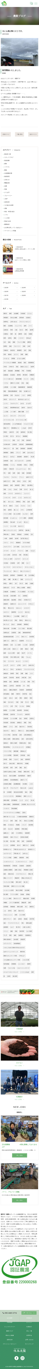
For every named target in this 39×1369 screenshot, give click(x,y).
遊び (25, 767)
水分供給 (6, 563)
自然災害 (7, 202)
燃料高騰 (16, 751)
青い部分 (30, 432)
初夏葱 (30, 334)
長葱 (5, 489)
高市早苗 (32, 919)
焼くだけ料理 (17, 514)
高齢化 (5, 685)
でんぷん (28, 657)
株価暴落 (6, 837)
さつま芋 (7, 192)
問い (21, 820)
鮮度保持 (12, 575)
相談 (27, 383)
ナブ (27, 411)
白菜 (11, 645)
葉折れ (21, 620)
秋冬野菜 (32, 636)
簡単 (5, 510)
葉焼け (26, 649)
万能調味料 (20, 575)
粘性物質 (29, 473)
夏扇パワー (6, 428)
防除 (20, 391)
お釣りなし (25, 853)
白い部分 (6, 436)
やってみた (31, 591)
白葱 (16, 330)
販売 (25, 325)
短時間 (12, 673)
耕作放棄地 (6, 694)
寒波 (16, 620)
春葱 (10, 346)
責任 (5, 923)
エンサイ (20, 612)
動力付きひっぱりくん (23, 399)
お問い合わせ (13, 321)
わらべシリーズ (22, 604)
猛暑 (18, 653)
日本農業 (9, 792)
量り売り (18, 927)
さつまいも (6, 358)
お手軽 (18, 665)
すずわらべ (31, 604)
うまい (29, 505)
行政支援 (22, 755)
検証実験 (14, 600)
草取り (23, 485)
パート (30, 325)
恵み (20, 718)
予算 (23, 370)
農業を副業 (29, 923)
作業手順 (24, 694)
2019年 (6, 299)
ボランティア (12, 399)
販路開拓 (17, 829)
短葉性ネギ (13, 604)
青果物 (28, 706)
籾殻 (25, 362)
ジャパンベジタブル (9, 796)
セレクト (6, 415)
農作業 (17, 677)
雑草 (24, 452)
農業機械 (17, 370)
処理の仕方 (6, 587)
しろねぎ (24, 428)
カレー (28, 563)
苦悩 (28, 685)
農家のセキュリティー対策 (10, 955)
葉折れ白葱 (6, 628)
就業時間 (27, 759)
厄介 (32, 534)
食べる (31, 489)
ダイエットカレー (29, 567)
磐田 (5, 325)
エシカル (22, 706)
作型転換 (15, 865)
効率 (16, 767)
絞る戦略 (27, 890)
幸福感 (19, 771)
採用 (11, 820)
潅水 (30, 694)
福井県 (31, 330)
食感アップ (24, 616)
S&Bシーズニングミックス (10, 530)
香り (29, 469)
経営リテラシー (7, 919)
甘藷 (11, 395)
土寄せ (32, 379)
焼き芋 (23, 653)
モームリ (6, 820)
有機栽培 (32, 375)
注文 (5, 342)
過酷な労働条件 (13, 690)
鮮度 (11, 485)
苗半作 (30, 428)
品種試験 (28, 865)
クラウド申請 (7, 735)
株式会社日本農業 (18, 792)
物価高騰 (29, 387)
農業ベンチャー (28, 796)
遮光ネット (15, 649)
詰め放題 (16, 939)
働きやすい (22, 726)
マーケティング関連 (10, 230)
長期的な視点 (22, 743)
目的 (16, 726)
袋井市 (23, 407)
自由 (22, 759)
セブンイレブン (7, 943)
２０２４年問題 (7, 755)
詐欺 (23, 383)
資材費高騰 (29, 690)
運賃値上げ (23, 751)
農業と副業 (20, 906)
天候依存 (21, 690)
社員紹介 (28, 317)
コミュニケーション (21, 469)
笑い (33, 771)
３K (24, 685)
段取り (11, 583)
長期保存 (6, 485)
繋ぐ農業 (6, 894)
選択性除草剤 (7, 424)
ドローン (6, 542)
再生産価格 (14, 808)
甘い (19, 595)
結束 (16, 698)
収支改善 (6, 722)
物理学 (29, 964)
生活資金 (12, 375)
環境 (18, 841)
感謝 (11, 931)
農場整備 (6, 465)
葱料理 (10, 510)
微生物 (19, 362)
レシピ (20, 497)
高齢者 (29, 775)
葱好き (11, 505)
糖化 (23, 657)
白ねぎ (15, 489)
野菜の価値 (24, 829)
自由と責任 (12, 763)
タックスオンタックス (18, 747)
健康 (33, 501)
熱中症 (10, 910)
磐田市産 (22, 951)
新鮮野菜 (14, 612)
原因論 (28, 894)
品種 (5, 186)
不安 (16, 706)
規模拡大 (19, 722)
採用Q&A (21, 317)
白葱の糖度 (13, 595)
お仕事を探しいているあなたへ (13, 227)
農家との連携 (7, 739)
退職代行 (31, 816)
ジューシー (27, 493)
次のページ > (33, 134)
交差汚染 (12, 714)
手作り (12, 669)
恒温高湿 (6, 575)
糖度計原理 (6, 600)
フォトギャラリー (9, 1326)
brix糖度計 (13, 591)
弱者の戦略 (6, 886)
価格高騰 (16, 681)
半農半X (18, 694)
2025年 (6, 287)
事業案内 (6, 317)
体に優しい (15, 579)
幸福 (28, 755)
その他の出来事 (8, 205)
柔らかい (26, 522)
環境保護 (6, 714)
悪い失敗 (12, 841)
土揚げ (5, 698)
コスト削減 (13, 387)
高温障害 (21, 640)
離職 (5, 825)
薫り (5, 501)
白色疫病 (12, 563)
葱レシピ (16, 510)
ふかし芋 (6, 665)
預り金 (32, 800)
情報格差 (12, 906)
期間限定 (26, 624)
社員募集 (10, 325)
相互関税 (31, 825)
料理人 (5, 583)
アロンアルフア (14, 788)
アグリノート (7, 440)
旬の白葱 (6, 595)
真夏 (21, 649)
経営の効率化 (29, 739)
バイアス (6, 706)
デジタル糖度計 (22, 591)
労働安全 (6, 350)
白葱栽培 (21, 865)
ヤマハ (12, 542)
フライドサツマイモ (29, 669)
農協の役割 (26, 898)
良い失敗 (6, 841)
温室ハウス (6, 640)
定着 (20, 735)
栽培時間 (17, 485)
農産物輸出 (18, 796)
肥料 (5, 163)
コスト (31, 673)
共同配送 (28, 747)
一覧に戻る (19, 134)
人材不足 (11, 685)
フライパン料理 (7, 514)
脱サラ (5, 763)
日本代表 (14, 555)
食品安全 (12, 350)
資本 (23, 739)
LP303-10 (11, 366)
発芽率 (32, 366)
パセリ (23, 395)
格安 (31, 698)
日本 (30, 677)
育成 (30, 722)
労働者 (31, 465)
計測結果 (6, 591)
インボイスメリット (9, 861)
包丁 (16, 583)
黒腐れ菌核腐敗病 (12, 391)
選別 (21, 698)
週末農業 (29, 448)
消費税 (15, 857)
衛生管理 (19, 710)
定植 (25, 334)
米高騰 (32, 898)
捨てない (18, 436)
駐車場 (32, 845)
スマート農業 (22, 518)
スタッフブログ (8, 157)
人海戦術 (26, 534)
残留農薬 (25, 436)
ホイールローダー (19, 460)
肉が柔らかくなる (8, 620)
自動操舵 (30, 518)
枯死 (32, 649)
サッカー (13, 550)
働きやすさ (21, 910)
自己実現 (6, 767)
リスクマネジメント (21, 874)
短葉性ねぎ (6, 632)
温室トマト (14, 640)
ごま (5, 910)
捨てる (12, 436)
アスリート (20, 550)
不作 (33, 681)
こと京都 (6, 411)
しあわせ (30, 788)
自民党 (20, 919)
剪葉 (14, 440)
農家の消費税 (7, 804)
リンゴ (21, 800)
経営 (11, 767)
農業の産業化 (16, 739)
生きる (5, 775)
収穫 (22, 354)
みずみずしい (18, 493)
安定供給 (12, 722)
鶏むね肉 (12, 522)
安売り (24, 812)
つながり (16, 759)
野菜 (17, 673)
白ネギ (26, 489)
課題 (25, 722)
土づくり (16, 354)
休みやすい (6, 730)
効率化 (10, 338)
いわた (10, 489)
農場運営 (19, 350)
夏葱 (15, 338)
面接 (16, 820)
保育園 (13, 358)
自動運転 (6, 522)
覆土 (5, 608)
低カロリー (21, 526)
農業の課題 (6, 800)
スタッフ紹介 (21, 628)
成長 (13, 833)
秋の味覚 (6, 657)
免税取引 (20, 935)
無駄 (21, 767)
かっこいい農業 (7, 898)
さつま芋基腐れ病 (17, 424)
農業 (10, 313)
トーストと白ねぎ (24, 972)
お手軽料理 (29, 510)
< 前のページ (5, 134)
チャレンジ (29, 640)
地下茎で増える (24, 538)
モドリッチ (25, 559)
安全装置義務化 (14, 780)
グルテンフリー (7, 546)
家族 (9, 342)
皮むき (11, 698)
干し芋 (5, 935)
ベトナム (12, 465)
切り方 (21, 583)
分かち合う (11, 702)
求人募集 (14, 628)
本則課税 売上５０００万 (28, 804)
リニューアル (18, 325)
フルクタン (6, 477)
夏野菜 (29, 342)
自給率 (5, 677)
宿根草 (11, 538)
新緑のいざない (24, 366)
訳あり (13, 624)
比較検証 (25, 595)
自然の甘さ (31, 665)
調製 (23, 563)
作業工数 (24, 677)
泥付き (18, 481)
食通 (5, 968)
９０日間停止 (19, 833)
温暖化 (12, 452)
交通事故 (6, 780)
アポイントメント (8, 915)
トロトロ (10, 493)
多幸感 (5, 759)
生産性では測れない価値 (10, 771)
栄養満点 (18, 501)
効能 (18, 473)
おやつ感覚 (16, 546)
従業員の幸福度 (24, 837)
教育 (33, 972)
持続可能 (15, 735)
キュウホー (25, 514)
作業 (23, 440)
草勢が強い (6, 534)
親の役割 (15, 976)
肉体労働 (18, 685)
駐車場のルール (7, 849)
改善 (23, 841)
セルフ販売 (29, 931)
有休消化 (30, 726)
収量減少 (19, 534)
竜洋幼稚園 (6, 964)
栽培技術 (23, 448)
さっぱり (19, 522)
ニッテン (6, 403)
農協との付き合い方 (27, 878)
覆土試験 (29, 628)
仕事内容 (6, 330)
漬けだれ (27, 612)
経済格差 (6, 906)
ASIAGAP (28, 440)
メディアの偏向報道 (14, 902)
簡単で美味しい (7, 616)
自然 (10, 681)
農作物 (18, 375)
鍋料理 (20, 334)
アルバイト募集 (21, 342)
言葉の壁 (11, 469)
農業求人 (32, 906)
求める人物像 (13, 317)
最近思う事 (7, 154)
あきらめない (31, 452)
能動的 (5, 726)
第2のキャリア (17, 898)
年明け (20, 600)
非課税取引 (28, 935)
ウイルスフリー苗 (28, 424)
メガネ (31, 784)
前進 (16, 931)
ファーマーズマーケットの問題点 (12, 812)
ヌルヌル (23, 505)
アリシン (21, 477)
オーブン (30, 653)
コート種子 (13, 411)
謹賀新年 (6, 604)
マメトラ (26, 379)
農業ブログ (25, 845)
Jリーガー (6, 550)
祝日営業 (22, 931)
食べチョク (6, 624)
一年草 (5, 538)
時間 (16, 915)
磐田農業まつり (15, 428)
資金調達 (19, 456)
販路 (5, 874)
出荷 (18, 563)
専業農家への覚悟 (28, 870)
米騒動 (5, 902)
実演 (5, 354)
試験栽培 (6, 645)
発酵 (9, 579)
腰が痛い (28, 530)
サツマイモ (11, 661)
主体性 (8, 976)
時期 (24, 346)
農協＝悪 (30, 874)
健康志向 (6, 673)
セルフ (12, 927)
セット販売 (17, 645)
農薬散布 (18, 542)
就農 (27, 550)
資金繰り (26, 456)
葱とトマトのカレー (25, 571)
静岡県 (29, 395)
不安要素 (28, 370)
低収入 (5, 690)
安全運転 (25, 784)
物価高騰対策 (21, 387)
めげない (12, 456)
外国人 (25, 465)
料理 (11, 330)
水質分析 (21, 444)
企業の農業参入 (28, 735)
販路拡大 (6, 743)
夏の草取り (30, 485)
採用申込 (6, 321)
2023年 (6, 291)
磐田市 (5, 313)
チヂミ (22, 510)
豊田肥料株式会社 (14, 407)
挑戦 (26, 583)
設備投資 (6, 375)
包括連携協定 (17, 943)
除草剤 (5, 346)
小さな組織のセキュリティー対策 (12, 960)
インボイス (6, 808)
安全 (11, 460)
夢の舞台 (26, 555)
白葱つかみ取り (27, 927)
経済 (5, 829)
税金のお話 (7, 221)
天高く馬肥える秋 (14, 657)
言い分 (27, 702)
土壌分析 (14, 444)
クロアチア (17, 559)
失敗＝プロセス (14, 837)
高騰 (22, 673)
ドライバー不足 (7, 751)
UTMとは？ (22, 955)
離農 (13, 694)
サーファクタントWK (21, 420)
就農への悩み (18, 870)
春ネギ (18, 845)
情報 (14, 481)
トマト (6, 215)
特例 (27, 857)
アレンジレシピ (7, 571)
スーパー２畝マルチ (9, 379)
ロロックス (13, 415)
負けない (6, 456)
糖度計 (29, 587)
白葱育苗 (14, 632)
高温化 (13, 534)
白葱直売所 (29, 841)
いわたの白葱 (25, 960)
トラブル (7, 167)
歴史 (24, 501)
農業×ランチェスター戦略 (18, 886)
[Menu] (36, 3)
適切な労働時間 (30, 730)
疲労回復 (6, 518)
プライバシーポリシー (24, 321)
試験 (5, 208)
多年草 (16, 538)
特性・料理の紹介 (9, 211)
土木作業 (28, 460)
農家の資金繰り (7, 939)
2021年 (6, 295)
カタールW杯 (7, 555)
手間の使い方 (17, 853)
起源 (29, 501)
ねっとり (18, 661)
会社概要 (16, 313)
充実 (15, 910)
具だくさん (11, 501)
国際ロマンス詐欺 (14, 383)
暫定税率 (16, 755)
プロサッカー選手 (8, 559)
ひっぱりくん (13, 518)
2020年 (24, 295)
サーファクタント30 (9, 420)
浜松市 (5, 399)
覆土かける (11, 608)
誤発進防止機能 (7, 784)
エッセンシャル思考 (9, 890)
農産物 (5, 681)
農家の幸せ (20, 763)
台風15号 (11, 432)
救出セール (28, 620)
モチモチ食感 (26, 542)
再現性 (5, 432)
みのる (22, 403)
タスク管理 (22, 915)
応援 (17, 702)
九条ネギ (29, 407)
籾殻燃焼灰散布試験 (9, 636)
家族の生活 (11, 874)
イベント (6, 931)
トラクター (21, 338)
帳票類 (5, 710)
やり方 (13, 587)
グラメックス (21, 415)
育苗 (5, 189)
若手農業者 (14, 800)
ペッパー (6, 526)
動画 (22, 579)
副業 (29, 902)
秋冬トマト (24, 636)
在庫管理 (6, 460)
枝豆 (15, 919)
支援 (22, 702)
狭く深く (26, 882)
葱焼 (5, 493)
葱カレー (16, 571)
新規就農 (7, 160)
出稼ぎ (5, 469)
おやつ (24, 665)
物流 (29, 743)
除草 (32, 514)
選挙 (10, 935)
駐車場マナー (31, 849)
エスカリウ (27, 608)
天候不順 (11, 677)
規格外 (26, 698)
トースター (25, 661)
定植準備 (6, 395)
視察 (11, 334)
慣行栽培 (25, 375)
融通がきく (6, 833)
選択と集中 (18, 882)
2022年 (24, 291)
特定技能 (19, 465)
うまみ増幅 (16, 616)
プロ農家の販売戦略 (22, 816)
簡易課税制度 (16, 804)
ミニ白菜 (7, 218)
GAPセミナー (7, 448)
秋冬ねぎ (28, 338)
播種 (14, 342)
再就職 (17, 825)
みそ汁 (14, 497)
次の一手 (6, 788)
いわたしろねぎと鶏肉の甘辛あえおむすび (14, 947)
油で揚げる (19, 669)
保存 (30, 481)
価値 (5, 702)
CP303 (5, 366)
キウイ (26, 800)
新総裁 (25, 919)
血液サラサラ (29, 477)
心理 (11, 706)
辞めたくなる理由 (28, 820)
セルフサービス (7, 853)
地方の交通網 (12, 775)
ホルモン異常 (11, 653)
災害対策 (6, 718)
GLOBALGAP (7, 444)
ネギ (18, 440)
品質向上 (32, 718)
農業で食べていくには (9, 816)
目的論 (22, 894)
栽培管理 (7, 176)
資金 (17, 448)
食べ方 (5, 505)
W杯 (20, 555)
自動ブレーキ (23, 780)
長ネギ (21, 330)
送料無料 (19, 624)
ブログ (31, 861)
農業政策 (7, 224)
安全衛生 (26, 710)
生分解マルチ (27, 391)
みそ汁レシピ (27, 497)
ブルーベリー (8, 195)
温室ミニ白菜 (7, 649)
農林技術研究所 (27, 632)
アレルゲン (20, 714)
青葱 (30, 350)
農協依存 (17, 878)
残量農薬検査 (29, 444)
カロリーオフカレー (17, 567)
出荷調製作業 (8, 173)
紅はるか (17, 395)
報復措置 (27, 833)
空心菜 (32, 456)
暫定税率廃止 (7, 747)
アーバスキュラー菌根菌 (10, 362)
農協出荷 (24, 902)
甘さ (5, 661)
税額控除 (21, 857)
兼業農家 (6, 452)
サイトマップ (29, 1344)
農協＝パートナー (8, 878)
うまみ (16, 505)
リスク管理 (12, 710)
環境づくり (21, 730)
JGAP (6, 199)
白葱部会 (6, 334)
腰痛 (26, 354)
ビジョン (30, 313)
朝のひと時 (23, 788)
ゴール (11, 726)
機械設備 (7, 183)
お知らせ (7, 179)
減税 (15, 935)
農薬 (5, 170)
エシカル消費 (13, 718)
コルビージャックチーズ (23, 968)
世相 (32, 702)
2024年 (24, 287)
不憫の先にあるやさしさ (20, 849)
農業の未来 (26, 771)
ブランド (18, 452)
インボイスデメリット (21, 861)
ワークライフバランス (13, 923)
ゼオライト (6, 612)
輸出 (26, 792)
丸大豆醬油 (31, 575)
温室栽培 (32, 645)
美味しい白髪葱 (21, 587)
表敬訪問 (22, 939)
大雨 (17, 432)
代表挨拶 (23, 313)
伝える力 (10, 829)
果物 (31, 792)
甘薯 (21, 489)
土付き (24, 481)
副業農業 (6, 927)
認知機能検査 (17, 784)
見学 (25, 350)
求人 (26, 906)
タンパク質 (13, 526)
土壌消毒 (6, 387)
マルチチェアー (14, 403)
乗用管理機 (18, 379)
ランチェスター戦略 (9, 882)
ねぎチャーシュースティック (11, 951)
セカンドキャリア (26, 546)
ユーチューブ (28, 579)
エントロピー (21, 964)
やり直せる (11, 825)
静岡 (5, 338)
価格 (26, 673)
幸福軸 (26, 763)
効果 (9, 473)
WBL (23, 923)
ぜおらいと (19, 608)
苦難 (29, 681)
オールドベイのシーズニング (11, 972)
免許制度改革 (21, 775)
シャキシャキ (7, 497)
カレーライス (7, 567)
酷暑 (5, 653)
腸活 (5, 579)
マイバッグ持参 (7, 857)
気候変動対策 (7, 865)
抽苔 (5, 370)
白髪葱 (31, 583)
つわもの (32, 550)
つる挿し (6, 407)
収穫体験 (14, 964)
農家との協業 (13, 743)
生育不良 (21, 530)
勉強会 (10, 354)
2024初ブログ (27, 600)
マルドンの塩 (11, 968)
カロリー (12, 665)
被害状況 (23, 432)
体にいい (6, 669)
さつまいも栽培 (21, 358)
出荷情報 (12, 845)
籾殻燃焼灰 (31, 362)
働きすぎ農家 (19, 890)
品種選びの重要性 (8, 870)
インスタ (6, 845)
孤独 (10, 759)
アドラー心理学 (14, 894)
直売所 (25, 718)
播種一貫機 (21, 411)
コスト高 (23, 681)
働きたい (14, 730)
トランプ (24, 825)
